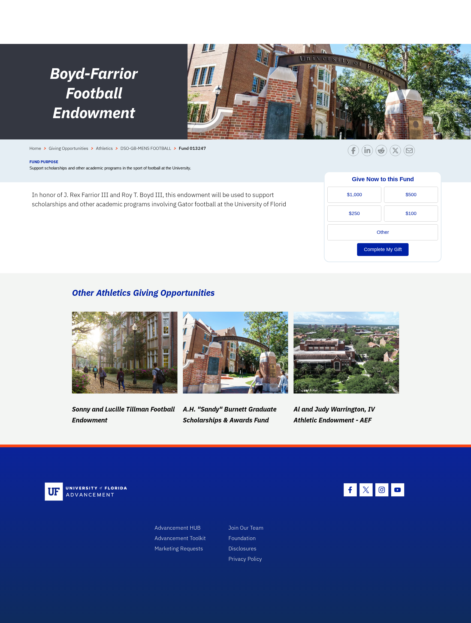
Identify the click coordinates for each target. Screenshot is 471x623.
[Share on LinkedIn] (369, 152)
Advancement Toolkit (180, 538)
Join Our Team (246, 527)
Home (35, 148)
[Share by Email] (411, 152)
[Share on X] (397, 152)
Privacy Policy (245, 558)
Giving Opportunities (68, 148)
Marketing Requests (179, 548)
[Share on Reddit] (383, 152)
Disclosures (242, 548)
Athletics (104, 148)
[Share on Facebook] (355, 152)
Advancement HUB (178, 527)
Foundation (242, 538)
